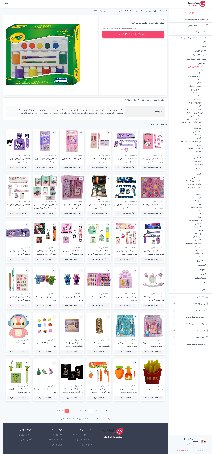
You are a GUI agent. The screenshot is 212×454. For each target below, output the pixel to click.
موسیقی (203, 46)
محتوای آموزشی (200, 50)
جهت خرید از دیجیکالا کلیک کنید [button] (131, 34)
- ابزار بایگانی (197, 197)
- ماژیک (199, 73)
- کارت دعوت (197, 246)
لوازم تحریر (202, 63)
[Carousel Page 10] (198, 450)
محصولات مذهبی (200, 278)
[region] (190, 225)
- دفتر (200, 210)
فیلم (204, 42)
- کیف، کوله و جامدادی (196, 220)
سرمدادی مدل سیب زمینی (155, 389)
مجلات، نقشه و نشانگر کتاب (196, 59)
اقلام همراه (159, 111)
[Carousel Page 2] (179, 450)
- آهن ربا (199, 194)
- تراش (199, 83)
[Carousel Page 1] (177, 450)
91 (101, 410)
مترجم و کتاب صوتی (199, 55)
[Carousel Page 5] (187, 450)
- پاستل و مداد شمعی (194, 119)
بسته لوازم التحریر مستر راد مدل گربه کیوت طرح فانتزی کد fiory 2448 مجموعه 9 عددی (45, 208)
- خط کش (198, 151)
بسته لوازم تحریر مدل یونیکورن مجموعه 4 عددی (187, 446)
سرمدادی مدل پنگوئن (22, 343)
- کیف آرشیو (198, 158)
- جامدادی (198, 223)
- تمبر (200, 204)
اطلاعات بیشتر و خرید (151, 167)
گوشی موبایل (26, 439)
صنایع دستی (202, 269)
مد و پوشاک (57, 434)
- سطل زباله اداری (196, 201)
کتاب (204, 282)
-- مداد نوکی (196, 93)
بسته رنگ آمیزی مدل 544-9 (100, 296)
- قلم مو (199, 138)
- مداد (200, 79)
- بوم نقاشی (198, 128)
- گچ (200, 106)
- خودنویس (198, 99)
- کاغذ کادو (198, 240)
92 (107, 410)
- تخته (200, 191)
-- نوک (198, 96)
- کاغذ (200, 214)
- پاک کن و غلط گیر (195, 86)
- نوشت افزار (199, 70)
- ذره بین (199, 167)
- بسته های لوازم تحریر (196, 66)
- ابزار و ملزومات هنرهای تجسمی (190, 141)
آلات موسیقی (201, 265)
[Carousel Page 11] (200, 450)
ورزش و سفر (57, 444)
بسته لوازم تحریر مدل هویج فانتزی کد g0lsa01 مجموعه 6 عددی (100, 392)
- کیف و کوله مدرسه (195, 227)
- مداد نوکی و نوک (196, 89)
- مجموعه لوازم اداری (194, 187)
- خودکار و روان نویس (194, 76)
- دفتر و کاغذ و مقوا (197, 207)
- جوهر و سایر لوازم (195, 103)
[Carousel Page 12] (202, 450)
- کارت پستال (197, 236)
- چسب (199, 171)
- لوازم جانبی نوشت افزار (193, 109)
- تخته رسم (198, 161)
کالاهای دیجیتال (25, 434)
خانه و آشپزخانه (55, 439)
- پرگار (200, 154)
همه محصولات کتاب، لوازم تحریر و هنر (193, 38)
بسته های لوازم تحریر (125, 11)
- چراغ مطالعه (199, 253)
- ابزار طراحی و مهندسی (196, 148)
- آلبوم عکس (199, 250)
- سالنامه (201, 230)
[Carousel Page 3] (182, 450)
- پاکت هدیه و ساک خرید (193, 243)
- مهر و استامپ (197, 177)
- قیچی (199, 174)
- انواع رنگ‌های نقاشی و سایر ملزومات (192, 123)
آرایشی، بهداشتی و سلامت (81, 434)
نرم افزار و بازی (201, 260)
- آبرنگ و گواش (196, 116)
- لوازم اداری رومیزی (195, 184)
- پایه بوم (199, 145)
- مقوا (200, 217)
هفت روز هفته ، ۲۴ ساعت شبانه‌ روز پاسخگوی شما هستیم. (84, 419)
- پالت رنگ (198, 135)
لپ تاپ (28, 444)
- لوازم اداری (199, 164)
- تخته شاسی (197, 131)
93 (112, 410)
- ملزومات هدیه (198, 233)
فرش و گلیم (202, 273)
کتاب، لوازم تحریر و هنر (153, 11)
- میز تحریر (200, 256)
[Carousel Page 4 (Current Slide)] (185, 450)
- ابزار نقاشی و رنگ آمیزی (195, 112)
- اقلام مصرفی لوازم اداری (193, 181)
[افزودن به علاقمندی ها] (162, 132)
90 (96, 410)
